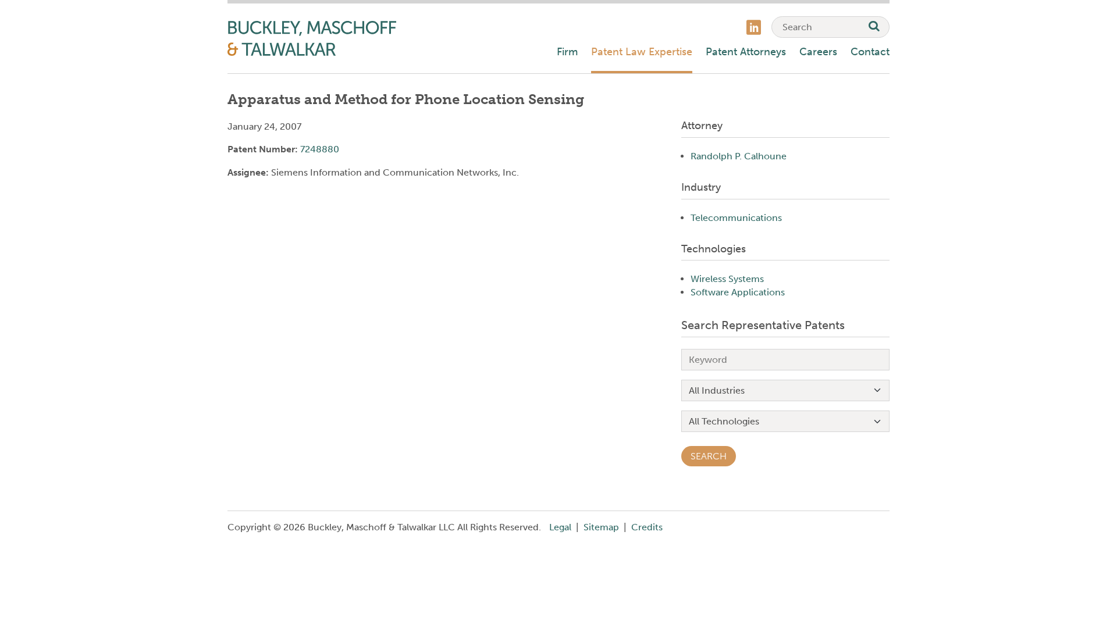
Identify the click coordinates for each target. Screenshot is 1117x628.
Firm (567, 51)
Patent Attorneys (746, 51)
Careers (818, 51)
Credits (647, 527)
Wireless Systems (727, 278)
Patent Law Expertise (641, 51)
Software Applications (738, 292)
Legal (560, 527)
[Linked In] (753, 29)
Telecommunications (736, 217)
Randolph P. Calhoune (739, 156)
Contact (870, 51)
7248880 (319, 149)
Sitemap (601, 527)
